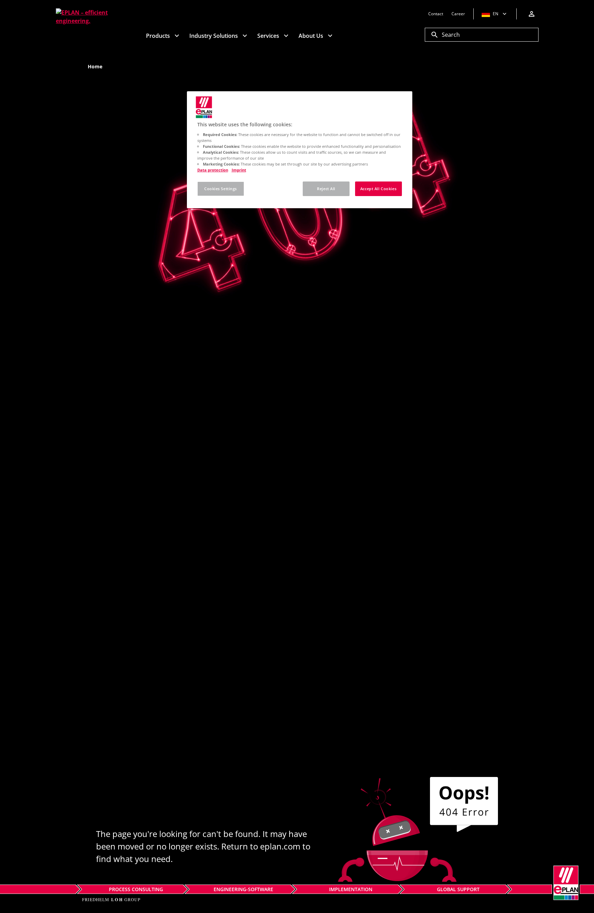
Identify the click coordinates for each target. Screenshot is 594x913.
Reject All (326, 188)
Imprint (239, 169)
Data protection (212, 169)
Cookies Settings (220, 188)
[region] (299, 149)
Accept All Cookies (378, 188)
